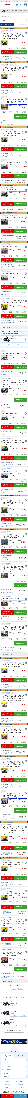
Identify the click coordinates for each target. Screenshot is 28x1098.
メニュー (25, 5)
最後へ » (20, 988)
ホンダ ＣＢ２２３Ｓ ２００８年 (13, 217)
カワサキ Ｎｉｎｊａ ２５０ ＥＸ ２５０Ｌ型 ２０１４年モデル (13, 892)
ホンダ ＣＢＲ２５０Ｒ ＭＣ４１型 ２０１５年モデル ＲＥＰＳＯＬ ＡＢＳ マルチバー (13, 101)
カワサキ (3, 159)
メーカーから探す (5, 1062)
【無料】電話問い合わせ (20, 52)
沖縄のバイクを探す (7, 1056)
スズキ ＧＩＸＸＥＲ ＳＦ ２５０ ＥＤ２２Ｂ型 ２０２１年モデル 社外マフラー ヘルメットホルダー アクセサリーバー (13, 35)
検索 (17, 5)
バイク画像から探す (6, 1076)
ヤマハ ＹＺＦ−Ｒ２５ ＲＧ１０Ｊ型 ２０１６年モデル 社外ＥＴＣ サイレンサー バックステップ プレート (13, 69)
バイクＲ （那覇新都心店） (8, 124)
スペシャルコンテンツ (20, 1056)
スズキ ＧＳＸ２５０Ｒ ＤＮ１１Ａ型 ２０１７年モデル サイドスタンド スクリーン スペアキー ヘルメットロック (13, 568)
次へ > (14, 988)
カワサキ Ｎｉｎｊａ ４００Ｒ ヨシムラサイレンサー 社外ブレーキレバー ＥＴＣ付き (13, 953)
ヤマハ (3, 64)
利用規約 (7, 1081)
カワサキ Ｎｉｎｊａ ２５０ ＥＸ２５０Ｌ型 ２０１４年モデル (13, 863)
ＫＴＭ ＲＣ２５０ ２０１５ (12, 599)
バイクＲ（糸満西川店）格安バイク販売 (7, 323)
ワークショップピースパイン (7, 209)
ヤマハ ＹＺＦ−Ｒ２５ (9, 190)
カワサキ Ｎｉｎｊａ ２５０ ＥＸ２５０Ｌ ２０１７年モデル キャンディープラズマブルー (13, 536)
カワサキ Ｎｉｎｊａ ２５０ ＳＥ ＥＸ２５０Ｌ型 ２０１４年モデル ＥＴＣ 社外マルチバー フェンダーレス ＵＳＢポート (13, 763)
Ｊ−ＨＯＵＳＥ (4, 434)
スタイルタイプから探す (7, 1066)
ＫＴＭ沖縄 (3, 294)
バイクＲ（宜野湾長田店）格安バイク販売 (7, 819)
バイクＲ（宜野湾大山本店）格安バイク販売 (7, 59)
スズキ (3, 30)
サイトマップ (21, 1087)
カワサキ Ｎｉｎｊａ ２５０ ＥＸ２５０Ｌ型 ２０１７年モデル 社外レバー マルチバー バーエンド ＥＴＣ (13, 503)
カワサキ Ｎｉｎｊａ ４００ (12, 162)
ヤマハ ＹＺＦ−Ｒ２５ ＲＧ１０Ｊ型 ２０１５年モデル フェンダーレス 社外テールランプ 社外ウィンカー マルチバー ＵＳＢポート (13, 697)
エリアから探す (5, 1073)
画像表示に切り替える (21, 24)
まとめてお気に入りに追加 (20, 1095)
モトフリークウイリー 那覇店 (7, 267)
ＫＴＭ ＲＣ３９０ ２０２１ (12, 273)
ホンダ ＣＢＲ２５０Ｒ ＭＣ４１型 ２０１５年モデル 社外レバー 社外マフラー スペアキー (13, 730)
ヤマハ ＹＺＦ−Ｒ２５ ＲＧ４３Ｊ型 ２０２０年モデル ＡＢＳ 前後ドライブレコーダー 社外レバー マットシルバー (13, 383)
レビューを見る (23, 1015)
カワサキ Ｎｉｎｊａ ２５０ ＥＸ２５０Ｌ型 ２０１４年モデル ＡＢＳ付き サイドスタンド (13, 795)
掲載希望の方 (21, 1084)
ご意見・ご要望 (7, 1084)
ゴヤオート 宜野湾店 (6, 182)
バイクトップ (4, 1059)
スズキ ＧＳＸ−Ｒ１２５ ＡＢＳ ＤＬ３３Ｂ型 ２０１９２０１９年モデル (13, 442)
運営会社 (7, 1087)
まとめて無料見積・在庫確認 (7, 1095)
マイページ (21, 5)
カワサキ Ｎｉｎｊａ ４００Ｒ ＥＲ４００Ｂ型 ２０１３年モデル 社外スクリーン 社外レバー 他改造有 (13, 922)
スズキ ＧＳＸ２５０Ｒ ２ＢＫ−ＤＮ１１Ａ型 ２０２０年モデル (13, 301)
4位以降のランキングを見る (14, 344)
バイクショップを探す (6, 1069)
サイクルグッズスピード (6, 238)
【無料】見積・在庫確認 (7, 52)
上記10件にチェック (7, 327)
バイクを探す (14, 1005)
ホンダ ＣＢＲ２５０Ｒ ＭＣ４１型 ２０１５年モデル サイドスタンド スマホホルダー (13, 133)
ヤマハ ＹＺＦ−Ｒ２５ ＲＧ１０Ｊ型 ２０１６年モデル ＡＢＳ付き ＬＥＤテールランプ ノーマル (13, 627)
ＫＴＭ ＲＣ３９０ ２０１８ (12, 353)
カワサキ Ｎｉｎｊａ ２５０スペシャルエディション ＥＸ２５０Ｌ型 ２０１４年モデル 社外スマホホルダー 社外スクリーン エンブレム (13, 830)
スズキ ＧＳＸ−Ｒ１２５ (10, 246)
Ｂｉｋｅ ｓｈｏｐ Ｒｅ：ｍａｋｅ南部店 (7, 559)
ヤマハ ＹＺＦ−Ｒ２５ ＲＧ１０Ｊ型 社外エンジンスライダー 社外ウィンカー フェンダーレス (13, 664)
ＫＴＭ (3, 271)
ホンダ (3, 96)
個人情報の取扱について (21, 1081)
